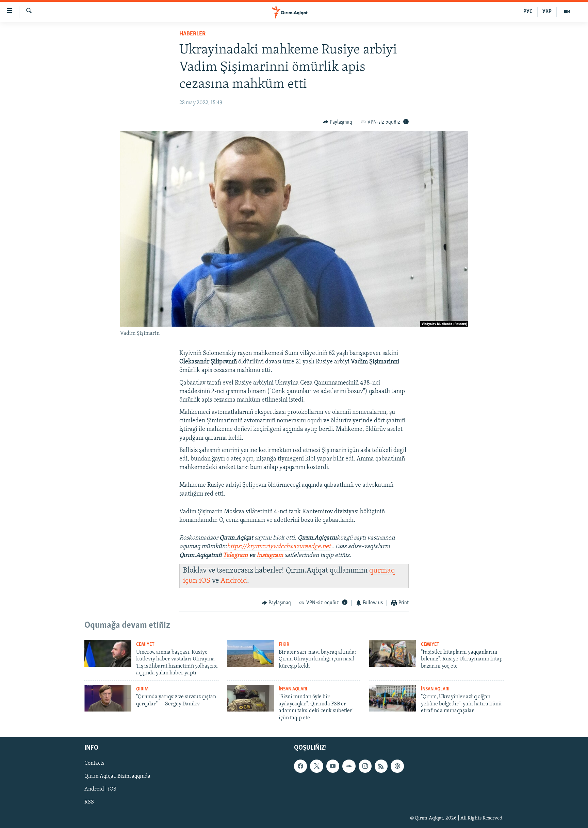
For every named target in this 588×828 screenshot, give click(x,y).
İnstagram (270, 555)
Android (233, 580)
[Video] (567, 11)
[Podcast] (397, 766)
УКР (547, 11)
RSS (89, 802)
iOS (204, 580)
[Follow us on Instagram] (365, 766)
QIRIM (142, 689)
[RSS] (381, 766)
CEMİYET (145, 644)
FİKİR (284, 644)
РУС (528, 11)
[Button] (338, 122)
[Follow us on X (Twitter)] (316, 766)
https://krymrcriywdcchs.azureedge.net (279, 547)
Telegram (235, 555)
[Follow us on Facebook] (300, 766)
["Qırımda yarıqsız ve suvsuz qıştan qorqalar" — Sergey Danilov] (107, 698)
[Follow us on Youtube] (332, 766)
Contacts (94, 763)
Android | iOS (100, 789)
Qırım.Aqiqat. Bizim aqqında (117, 776)
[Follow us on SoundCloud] (348, 766)
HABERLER (192, 34)
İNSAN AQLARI (293, 689)
